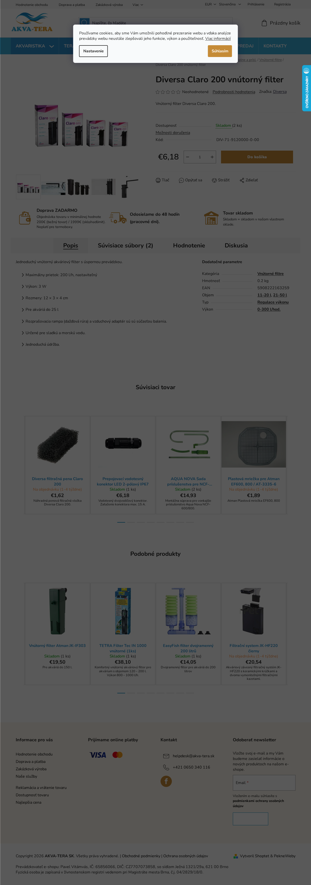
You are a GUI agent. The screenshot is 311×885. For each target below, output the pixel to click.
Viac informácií (218, 38)
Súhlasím (220, 51)
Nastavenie (93, 51)
